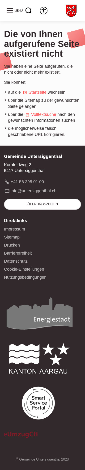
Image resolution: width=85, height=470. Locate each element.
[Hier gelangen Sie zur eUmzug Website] (21, 436)
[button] (14, 10)
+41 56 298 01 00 (27, 181)
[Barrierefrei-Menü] (43, 10)
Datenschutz (16, 261)
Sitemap (12, 237)
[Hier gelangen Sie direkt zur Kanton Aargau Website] (39, 359)
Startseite (38, 92)
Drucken (12, 245)
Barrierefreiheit (18, 253)
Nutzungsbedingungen (25, 277)
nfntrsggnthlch (34, 191)
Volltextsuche (43, 114)
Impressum (14, 229)
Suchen (28, 10)
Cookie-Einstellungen (24, 269)
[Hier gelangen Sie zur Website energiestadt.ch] (39, 314)
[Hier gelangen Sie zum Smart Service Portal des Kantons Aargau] (39, 404)
